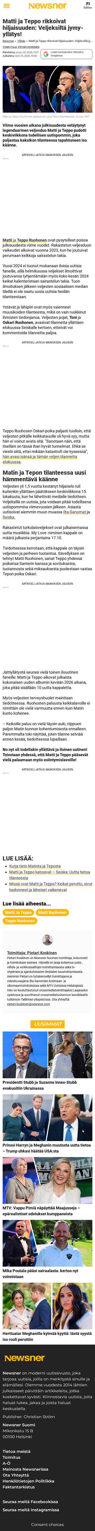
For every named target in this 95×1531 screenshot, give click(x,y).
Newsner (8, 41)
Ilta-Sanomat (75, 512)
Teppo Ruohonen (20, 920)
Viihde (21, 41)
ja (25, 240)
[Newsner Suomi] (47, 6)
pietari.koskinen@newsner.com (28, 1004)
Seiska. (9, 517)
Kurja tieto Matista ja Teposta (35, 866)
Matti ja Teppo (18, 912)
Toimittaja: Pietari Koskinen (21, 47)
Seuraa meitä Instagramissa (31, 1510)
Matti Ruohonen (52, 912)
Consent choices (47, 1524)
